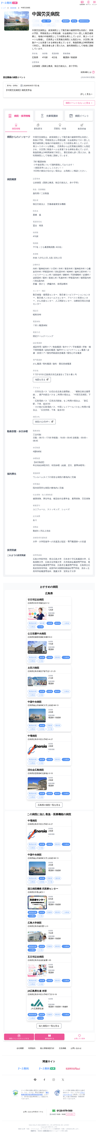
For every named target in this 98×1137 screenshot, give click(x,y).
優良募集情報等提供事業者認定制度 (35, 1093)
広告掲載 (62, 1048)
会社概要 (20, 1048)
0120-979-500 (64, 1110)
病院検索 (13, 8)
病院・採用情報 (22, 115)
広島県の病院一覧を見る (49, 804)
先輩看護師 (52, 115)
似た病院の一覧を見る (49, 1025)
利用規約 (31, 1048)
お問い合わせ (76, 1048)
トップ (3, 8)
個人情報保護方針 (47, 1048)
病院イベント (82, 115)
